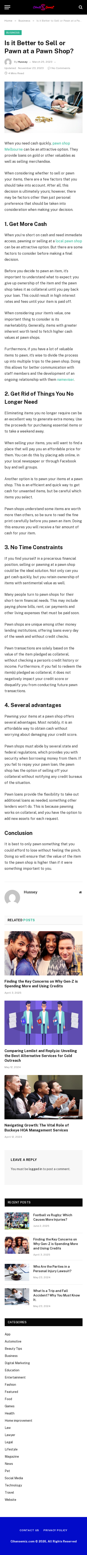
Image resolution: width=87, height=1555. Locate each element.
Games (9, 1406)
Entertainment (15, 1377)
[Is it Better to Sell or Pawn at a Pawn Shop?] (43, 107)
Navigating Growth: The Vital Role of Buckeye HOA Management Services (36, 1127)
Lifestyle (11, 1449)
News (9, 1464)
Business (13, 32)
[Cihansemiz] (43, 7)
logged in (35, 1169)
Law (8, 1428)
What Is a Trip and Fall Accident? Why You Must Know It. (56, 1295)
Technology (13, 1485)
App (7, 1334)
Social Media (14, 1478)
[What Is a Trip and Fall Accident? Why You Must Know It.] (17, 1296)
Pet (7, 1471)
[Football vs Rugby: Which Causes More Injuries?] (17, 1220)
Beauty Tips (13, 1348)
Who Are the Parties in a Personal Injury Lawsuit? (52, 1269)
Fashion (10, 1384)
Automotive (13, 1341)
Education (12, 1370)
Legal (9, 1442)
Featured (11, 1392)
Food (8, 1399)
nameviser (65, 379)
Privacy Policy (55, 1530)
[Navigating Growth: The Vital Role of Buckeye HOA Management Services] (43, 1097)
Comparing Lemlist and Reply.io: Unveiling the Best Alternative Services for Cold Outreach (40, 1056)
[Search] (80, 7)
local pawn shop (69, 241)
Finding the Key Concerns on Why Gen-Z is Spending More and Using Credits (41, 983)
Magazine (12, 1456)
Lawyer (10, 1435)
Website (10, 1499)
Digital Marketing (17, 1363)
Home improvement (18, 1420)
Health (9, 1413)
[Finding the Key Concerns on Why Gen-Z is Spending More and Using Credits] (43, 953)
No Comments (61, 68)
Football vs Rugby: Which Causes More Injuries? (52, 1217)
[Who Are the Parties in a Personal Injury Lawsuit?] (17, 1272)
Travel (9, 1492)
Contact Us (29, 1530)
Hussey (23, 61)
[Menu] (7, 7)
